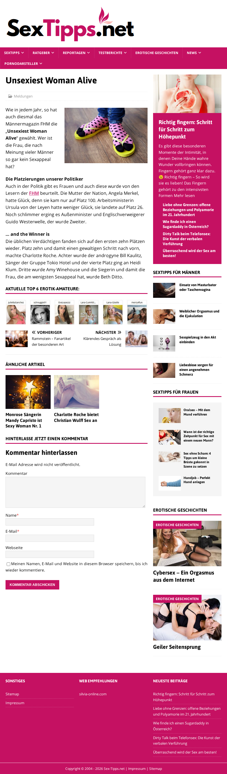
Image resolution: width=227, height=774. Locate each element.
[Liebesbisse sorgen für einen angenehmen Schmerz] (164, 370)
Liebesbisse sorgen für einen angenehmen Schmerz (196, 369)
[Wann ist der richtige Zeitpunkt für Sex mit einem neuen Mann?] (170, 437)
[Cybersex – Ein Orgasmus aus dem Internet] (187, 543)
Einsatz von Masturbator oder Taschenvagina (197, 287)
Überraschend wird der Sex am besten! (184, 752)
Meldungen (23, 96)
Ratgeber (41, 52)
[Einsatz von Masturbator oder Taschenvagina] (164, 290)
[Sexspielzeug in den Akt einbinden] (164, 343)
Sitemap (12, 693)
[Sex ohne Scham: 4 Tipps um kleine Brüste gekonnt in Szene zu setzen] (170, 457)
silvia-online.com (93, 693)
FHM (34, 193)
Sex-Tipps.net (114, 768)
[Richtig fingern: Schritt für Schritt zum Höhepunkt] (187, 109)
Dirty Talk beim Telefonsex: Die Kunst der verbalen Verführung (186, 239)
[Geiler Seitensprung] (187, 617)
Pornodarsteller (21, 63)
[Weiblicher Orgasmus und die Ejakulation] (164, 316)
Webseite (14, 547)
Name (11, 515)
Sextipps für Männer (176, 272)
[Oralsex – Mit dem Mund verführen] (170, 415)
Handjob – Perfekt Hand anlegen (197, 480)
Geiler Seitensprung (177, 647)
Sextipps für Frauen (175, 391)
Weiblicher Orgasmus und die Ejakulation (199, 313)
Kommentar (16, 473)
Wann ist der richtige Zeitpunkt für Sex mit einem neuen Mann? (199, 436)
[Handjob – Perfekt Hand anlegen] (170, 483)
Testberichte (110, 52)
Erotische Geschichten (156, 52)
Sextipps (12, 52)
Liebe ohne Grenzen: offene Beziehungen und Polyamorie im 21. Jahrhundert (188, 210)
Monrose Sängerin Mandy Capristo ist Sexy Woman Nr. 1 (24, 420)
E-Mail (11, 531)
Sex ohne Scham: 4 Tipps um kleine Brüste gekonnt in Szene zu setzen (197, 460)
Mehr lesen (184, 195)
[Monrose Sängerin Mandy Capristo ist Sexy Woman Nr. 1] (28, 392)
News (192, 52)
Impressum (15, 702)
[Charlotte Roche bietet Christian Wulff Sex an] (76, 392)
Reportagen (74, 52)
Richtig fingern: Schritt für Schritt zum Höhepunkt (185, 129)
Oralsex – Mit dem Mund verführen (197, 412)
